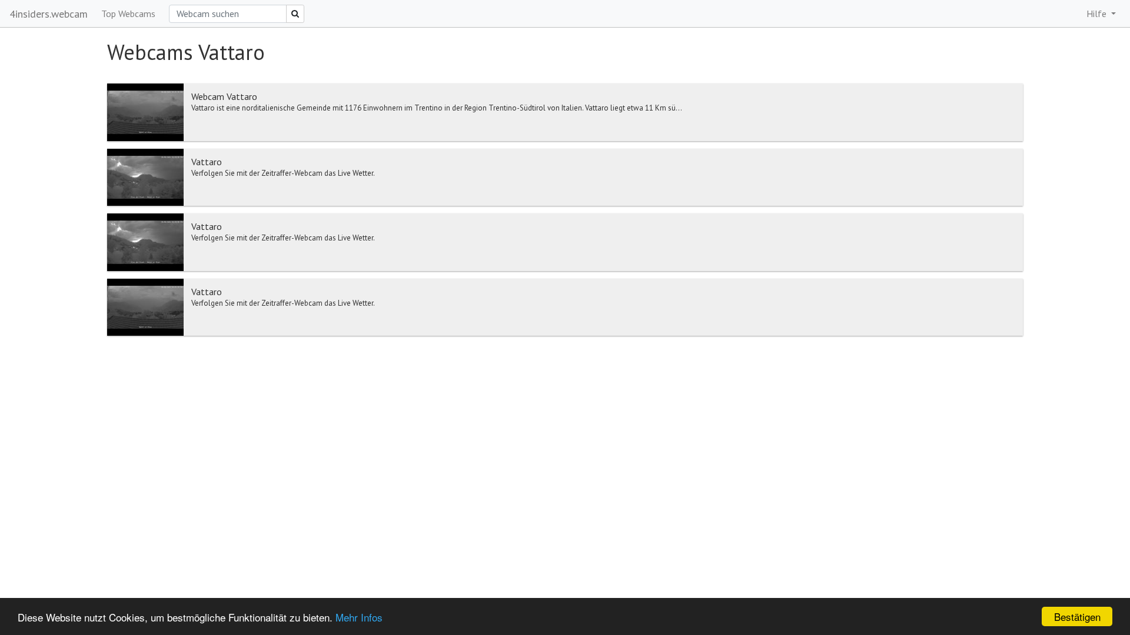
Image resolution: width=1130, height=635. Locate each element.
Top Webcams (128, 13)
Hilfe (1097, 13)
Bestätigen (1077, 616)
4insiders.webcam (48, 14)
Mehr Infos (359, 617)
